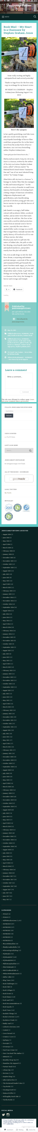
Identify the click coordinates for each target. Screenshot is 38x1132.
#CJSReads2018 (8, 960)
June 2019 (6, 816)
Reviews (6, 1073)
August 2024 (7, 611)
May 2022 (6, 700)
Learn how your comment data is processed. (17, 400)
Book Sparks (7, 1007)
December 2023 (8, 637)
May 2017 (6, 899)
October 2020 (7, 763)
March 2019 (7, 826)
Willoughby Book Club (10, 1096)
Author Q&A (7, 977)
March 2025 (7, 587)
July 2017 (6, 893)
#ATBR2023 (6, 937)
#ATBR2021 (25, 333)
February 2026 (8, 551)
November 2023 (8, 640)
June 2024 (6, 617)
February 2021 (8, 750)
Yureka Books (7, 1100)
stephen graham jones (23, 346)
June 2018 (6, 856)
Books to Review (16, 335)
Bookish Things (8, 1013)
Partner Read (27, 335)
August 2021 (7, 730)
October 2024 (7, 604)
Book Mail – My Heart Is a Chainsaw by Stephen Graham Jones (18, 30)
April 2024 (6, 624)
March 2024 (7, 627)
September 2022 (8, 687)
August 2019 (7, 810)
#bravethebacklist (9, 944)
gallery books (24, 343)
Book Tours (7, 1010)
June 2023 (6, 657)
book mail (22, 341)
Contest (5, 1030)
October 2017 (7, 883)
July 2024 (6, 614)
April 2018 (6, 863)
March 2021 (7, 747)
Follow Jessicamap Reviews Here (18, 407)
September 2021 (8, 727)
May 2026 (6, 541)
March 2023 (7, 667)
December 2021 (8, 717)
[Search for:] (19, 450)
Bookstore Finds (8, 1020)
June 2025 (6, 577)
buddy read (7, 1023)
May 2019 (6, 820)
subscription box (9, 1080)
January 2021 (7, 753)
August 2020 (7, 770)
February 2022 (8, 710)
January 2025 (7, 594)
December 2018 (8, 836)
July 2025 (6, 574)
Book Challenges (8, 984)
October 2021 (7, 723)
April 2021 (6, 743)
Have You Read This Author (12, 1053)
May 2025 (6, 581)
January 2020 (7, 793)
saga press (11, 346)
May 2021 (6, 740)
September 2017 (8, 886)
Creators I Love (8, 1037)
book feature (7, 997)
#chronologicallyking (10, 950)
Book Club (6, 987)
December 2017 (8, 876)
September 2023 (8, 647)
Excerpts (6, 1043)
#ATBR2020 (6, 927)
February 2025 (8, 591)
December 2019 (8, 797)
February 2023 (8, 670)
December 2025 (8, 558)
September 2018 (8, 846)
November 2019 (8, 800)
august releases (13, 341)
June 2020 (6, 777)
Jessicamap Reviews (19, 5)
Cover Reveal (7, 1033)
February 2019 (8, 830)
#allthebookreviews (14, 333)
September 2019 (8, 806)
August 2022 (7, 690)
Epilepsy (6, 1040)
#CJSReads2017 (8, 957)
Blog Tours (6, 980)
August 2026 (7, 534)
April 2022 (6, 704)
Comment (25, 392)
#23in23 (5, 914)
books (29, 341)
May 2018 (6, 860)
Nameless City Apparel (11, 1063)
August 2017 (7, 890)
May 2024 (6, 621)
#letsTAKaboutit (8, 967)
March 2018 (7, 866)
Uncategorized (8, 1090)
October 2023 (7, 644)
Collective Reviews (9, 1027)
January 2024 (7, 634)
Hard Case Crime (8, 1050)
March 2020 (7, 787)
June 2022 (6, 697)
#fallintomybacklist (9, 964)
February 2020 (8, 790)
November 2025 (8, 561)
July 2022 (6, 694)
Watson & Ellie (8, 1093)
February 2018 (8, 870)
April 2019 (6, 823)
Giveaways (6, 1047)
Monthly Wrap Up (9, 1060)
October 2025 (7, 564)
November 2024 (8, 601)
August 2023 (7, 650)
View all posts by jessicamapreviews (20, 320)
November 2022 (8, 680)
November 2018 (8, 840)
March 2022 (7, 707)
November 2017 (8, 879)
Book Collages (8, 990)
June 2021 (6, 737)
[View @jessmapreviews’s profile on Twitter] (3, 1114)
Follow (9, 416)
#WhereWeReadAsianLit (11, 974)
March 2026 (7, 548)
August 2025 (7, 571)
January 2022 (7, 714)
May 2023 (6, 660)
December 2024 (8, 597)
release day (7, 1070)
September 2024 (8, 607)
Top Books (6, 1086)
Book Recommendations (11, 1003)
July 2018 (6, 853)
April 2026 (6, 544)
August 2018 (7, 850)
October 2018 (7, 843)
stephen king (7, 1076)
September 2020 (8, 767)
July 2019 (6, 813)
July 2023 (6, 654)
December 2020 (8, 757)
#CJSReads (6, 954)
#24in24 (5, 917)
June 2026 (6, 538)
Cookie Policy (10, 1123)
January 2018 (7, 873)
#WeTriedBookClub (9, 970)
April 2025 (6, 584)
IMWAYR (6, 1057)
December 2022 (8, 677)
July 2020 (6, 773)
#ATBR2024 (6, 940)
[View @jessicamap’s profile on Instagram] (8, 1114)
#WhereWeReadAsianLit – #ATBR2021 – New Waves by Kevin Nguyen (20, 358)
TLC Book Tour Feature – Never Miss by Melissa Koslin (20, 353)
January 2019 (7, 833)
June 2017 (6, 896)
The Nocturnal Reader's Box (12, 1083)
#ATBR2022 (6, 934)
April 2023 (6, 664)
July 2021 (6, 733)
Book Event (7, 993)
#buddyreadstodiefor (10, 947)
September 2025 (8, 567)
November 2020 (8, 760)
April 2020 (6, 783)
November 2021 (8, 720)
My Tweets (8, 493)
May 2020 (6, 780)
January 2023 (7, 674)
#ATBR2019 (6, 924)
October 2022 (7, 684)
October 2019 (7, 803)
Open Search (34, 17)
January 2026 (7, 554)
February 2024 (8, 631)
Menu (7, 17)
